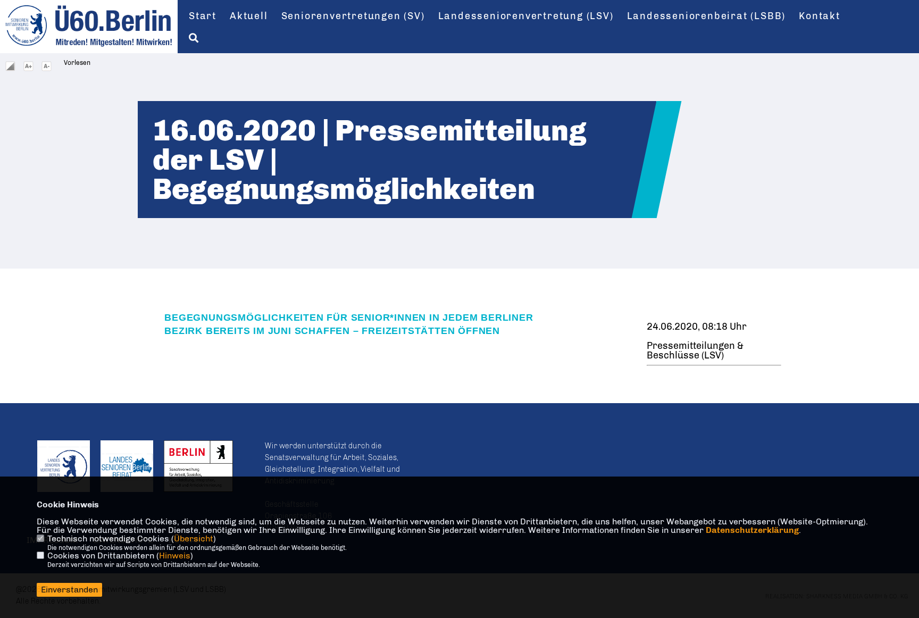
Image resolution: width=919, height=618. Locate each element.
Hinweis (174, 555)
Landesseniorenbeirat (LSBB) (706, 16)
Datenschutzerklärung (752, 530)
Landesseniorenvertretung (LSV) (526, 16)
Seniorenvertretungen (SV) (353, 16)
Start (202, 16)
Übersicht (193, 538)
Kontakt (819, 16)
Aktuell (249, 16)
